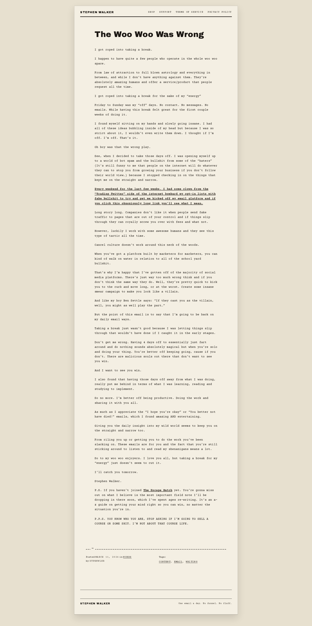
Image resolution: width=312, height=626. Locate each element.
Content (165, 562)
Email (178, 562)
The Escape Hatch (157, 490)
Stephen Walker (97, 12)
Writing (192, 562)
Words (127, 557)
